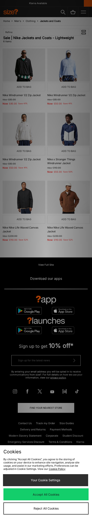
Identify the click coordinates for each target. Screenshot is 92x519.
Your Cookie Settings (45, 480)
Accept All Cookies (46, 494)
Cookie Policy (57, 469)
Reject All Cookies (46, 508)
